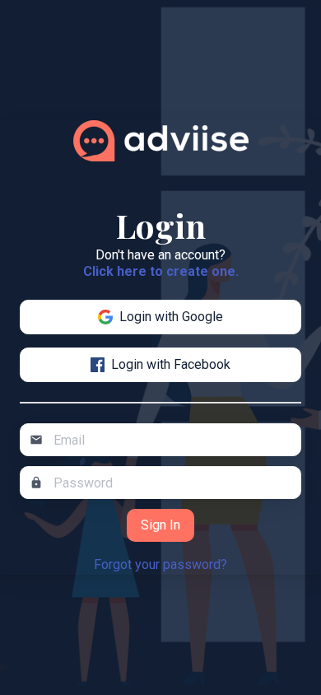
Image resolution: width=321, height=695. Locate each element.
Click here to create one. (161, 271)
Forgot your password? (160, 564)
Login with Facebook (170, 364)
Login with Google (171, 316)
